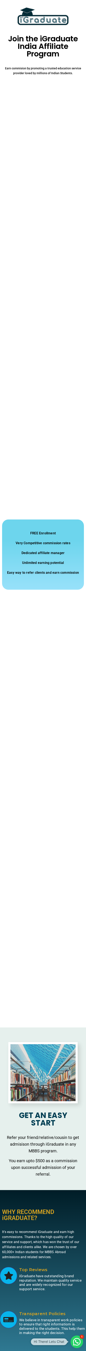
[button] (77, 1341)
